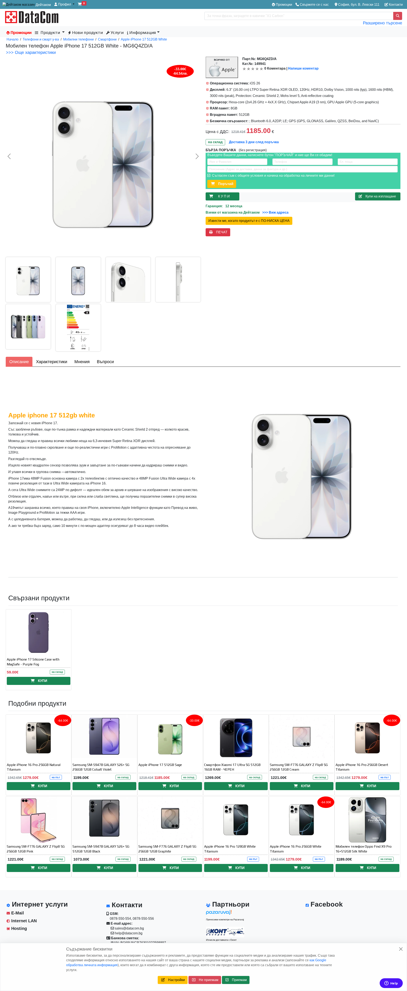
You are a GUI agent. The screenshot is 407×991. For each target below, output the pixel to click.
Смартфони (107, 39)
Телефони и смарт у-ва (41, 39)
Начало (12, 39)
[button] (64, 4)
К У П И (225, 196)
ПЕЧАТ (220, 232)
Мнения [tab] (82, 361)
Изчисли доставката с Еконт (221, 940)
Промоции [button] (21, 32)
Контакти (395, 4)
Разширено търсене (382, 23)
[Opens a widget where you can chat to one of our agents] (391, 983)
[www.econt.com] (225, 932)
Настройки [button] (175, 980)
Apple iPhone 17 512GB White (144, 39)
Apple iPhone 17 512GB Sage (160, 765)
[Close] (400, 949)
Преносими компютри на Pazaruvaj (225, 919)
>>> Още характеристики (31, 52)
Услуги (117, 32)
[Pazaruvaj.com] (225, 913)
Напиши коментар (303, 68)
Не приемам (206, 980)
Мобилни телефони (78, 39)
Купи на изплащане (380, 196)
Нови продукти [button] (87, 32)
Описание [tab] (19, 361)
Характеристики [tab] (51, 361)
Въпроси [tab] (105, 361)
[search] (397, 16)
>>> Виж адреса (275, 212)
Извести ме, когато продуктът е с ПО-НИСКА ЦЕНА (249, 221)
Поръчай (224, 184)
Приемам (238, 980)
